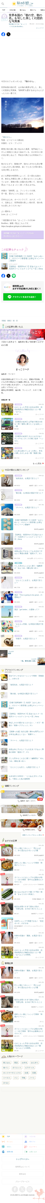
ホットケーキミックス (12, 1073)
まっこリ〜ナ (40, 28)
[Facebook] (3, 36)
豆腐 (34, 1073)
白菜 (26, 1073)
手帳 (23, 1078)
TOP (8, 1136)
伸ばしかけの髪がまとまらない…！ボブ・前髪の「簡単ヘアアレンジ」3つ (26, 724)
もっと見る (37, 463)
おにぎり (34, 1063)
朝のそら (7, 137)
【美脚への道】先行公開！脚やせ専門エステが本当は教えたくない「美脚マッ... (24, 733)
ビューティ (33, 1147)
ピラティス (29, 1068)
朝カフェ (32, 1141)
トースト (6, 1078)
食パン (5, 1068)
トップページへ (22, 1159)
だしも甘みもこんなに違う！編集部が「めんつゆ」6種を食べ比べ (26, 759)
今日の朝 (32, 1136)
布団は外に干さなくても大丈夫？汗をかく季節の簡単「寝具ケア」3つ (26, 750)
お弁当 (24, 1063)
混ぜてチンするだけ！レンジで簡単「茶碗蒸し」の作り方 (24, 677)
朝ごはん (6, 1063)
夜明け (9, 320)
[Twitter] (8, 36)
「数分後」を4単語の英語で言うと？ (23, 694)
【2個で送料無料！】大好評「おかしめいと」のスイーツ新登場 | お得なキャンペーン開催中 (26, 705)
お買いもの (33, 1152)
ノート (31, 1078)
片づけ (5, 1083)
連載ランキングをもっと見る (32, 835)
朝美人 (9, 1147)
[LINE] (14, 277)
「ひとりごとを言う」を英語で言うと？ (24, 767)
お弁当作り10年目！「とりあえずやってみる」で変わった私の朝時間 (25, 777)
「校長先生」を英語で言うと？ (21, 685)
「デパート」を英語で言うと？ (21, 740)
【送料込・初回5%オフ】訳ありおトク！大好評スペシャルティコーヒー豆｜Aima (26, 715)
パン (16, 1078)
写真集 (4, 320)
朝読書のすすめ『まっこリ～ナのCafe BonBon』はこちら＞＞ (19, 234)
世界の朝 (10, 1152)
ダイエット (16, 1068)
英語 (16, 1063)
